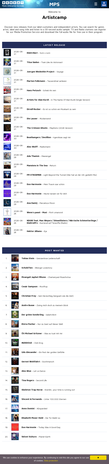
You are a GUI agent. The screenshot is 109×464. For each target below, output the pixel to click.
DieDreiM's (32, 223)
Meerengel (46, 156)
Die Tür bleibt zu (52, 418)
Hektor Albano (34, 231)
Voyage (60, 71)
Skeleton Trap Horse (32, 389)
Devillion (46, 137)
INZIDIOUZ (27, 343)
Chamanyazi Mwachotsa (59, 277)
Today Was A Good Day (49, 427)
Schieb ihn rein (49, 90)
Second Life (41, 380)
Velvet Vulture (29, 436)
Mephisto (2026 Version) (61, 128)
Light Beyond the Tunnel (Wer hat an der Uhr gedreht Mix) (70, 175)
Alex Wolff (32, 146)
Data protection (51, 460)
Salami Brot (51, 314)
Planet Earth (44, 436)
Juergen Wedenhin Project (40, 71)
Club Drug (38, 343)
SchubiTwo (27, 267)
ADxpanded (42, 408)
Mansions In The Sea (37, 165)
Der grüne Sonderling (33, 314)
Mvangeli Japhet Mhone (34, 277)
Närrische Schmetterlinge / (83, 220)
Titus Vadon (33, 62)
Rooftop (44, 286)
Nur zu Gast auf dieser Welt (50, 324)
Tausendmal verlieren (57, 81)
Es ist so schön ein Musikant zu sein (59, 109)
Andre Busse (28, 305)
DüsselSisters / (61, 220)
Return (53, 165)
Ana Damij (32, 203)
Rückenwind (45, 118)
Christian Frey (29, 296)
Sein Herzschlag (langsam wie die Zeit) (56, 296)
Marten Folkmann (36, 81)
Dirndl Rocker (34, 109)
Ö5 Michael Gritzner (32, 333)
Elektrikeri (32, 53)
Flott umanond (56, 212)
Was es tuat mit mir (53, 333)
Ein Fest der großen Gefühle (51, 352)
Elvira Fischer (28, 324)
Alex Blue (26, 371)
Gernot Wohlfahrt (31, 361)
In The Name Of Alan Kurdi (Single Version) (70, 100)
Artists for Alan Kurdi (38, 100)
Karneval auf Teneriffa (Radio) (53, 223)
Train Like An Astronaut (52, 62)
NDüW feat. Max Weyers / (40, 220)
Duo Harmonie (34, 184)
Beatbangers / (34, 137)
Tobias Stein (28, 258)
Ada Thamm (33, 156)
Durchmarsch (48, 361)
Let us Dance (39, 371)
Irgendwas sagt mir (62, 137)
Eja (45, 231)
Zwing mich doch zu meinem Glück (52, 305)
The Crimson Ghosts (37, 128)
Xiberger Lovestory (43, 267)
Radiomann (45, 146)
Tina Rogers (28, 380)
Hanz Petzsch (34, 90)
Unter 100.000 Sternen (55, 399)
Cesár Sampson (29, 286)
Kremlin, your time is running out (60, 389)
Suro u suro (45, 53)
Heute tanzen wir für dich (55, 193)
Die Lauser (32, 118)
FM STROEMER (34, 175)
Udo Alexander (29, 352)
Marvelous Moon (47, 203)
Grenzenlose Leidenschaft (48, 258)
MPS (54, 4)
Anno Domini (28, 408)
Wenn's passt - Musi (37, 212)
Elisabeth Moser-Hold (32, 418)
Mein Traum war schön (54, 184)
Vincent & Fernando (32, 399)
